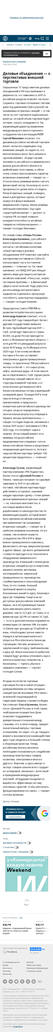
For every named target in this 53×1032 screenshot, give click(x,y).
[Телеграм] (5, 981)
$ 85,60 (10, 45)
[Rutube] (28, 981)
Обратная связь (34, 965)
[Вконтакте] (11, 981)
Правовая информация (37, 968)
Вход (37, 38)
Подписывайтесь (15, 817)
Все (21, 918)
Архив (5, 965)
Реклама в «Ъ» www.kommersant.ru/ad (26, 17)
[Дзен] (16, 981)
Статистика (8, 847)
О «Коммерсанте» (11, 962)
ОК (46, 53)
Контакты (7, 968)
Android (30, 962)
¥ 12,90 (27, 45)
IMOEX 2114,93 (39, 45)
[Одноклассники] (22, 981)
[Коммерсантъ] (5, 38)
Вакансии (7, 974)
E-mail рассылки (34, 971)
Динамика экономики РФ (14, 842)
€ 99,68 (18, 45)
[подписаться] (20, 833)
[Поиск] (42, 38)
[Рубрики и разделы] (47, 38)
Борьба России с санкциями (14, 61)
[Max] (34, 981)
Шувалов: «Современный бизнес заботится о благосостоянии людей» (17, 931)
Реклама (7, 971)
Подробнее (18, 1026)
